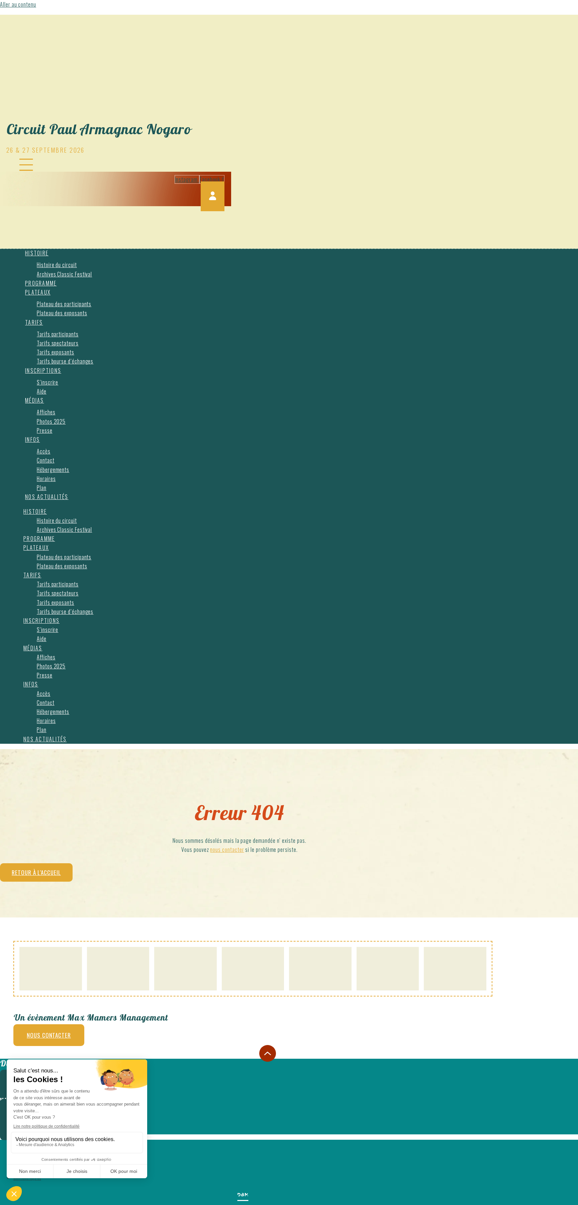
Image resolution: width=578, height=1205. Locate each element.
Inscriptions (43, 371)
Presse (45, 430)
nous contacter (227, 850)
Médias (34, 400)
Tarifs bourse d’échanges (65, 361)
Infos (32, 439)
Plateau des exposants (62, 313)
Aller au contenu (18, 4)
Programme (41, 283)
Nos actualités (47, 497)
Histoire (37, 253)
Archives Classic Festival (64, 274)
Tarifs (34, 322)
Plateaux (38, 292)
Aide (41, 391)
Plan (41, 488)
